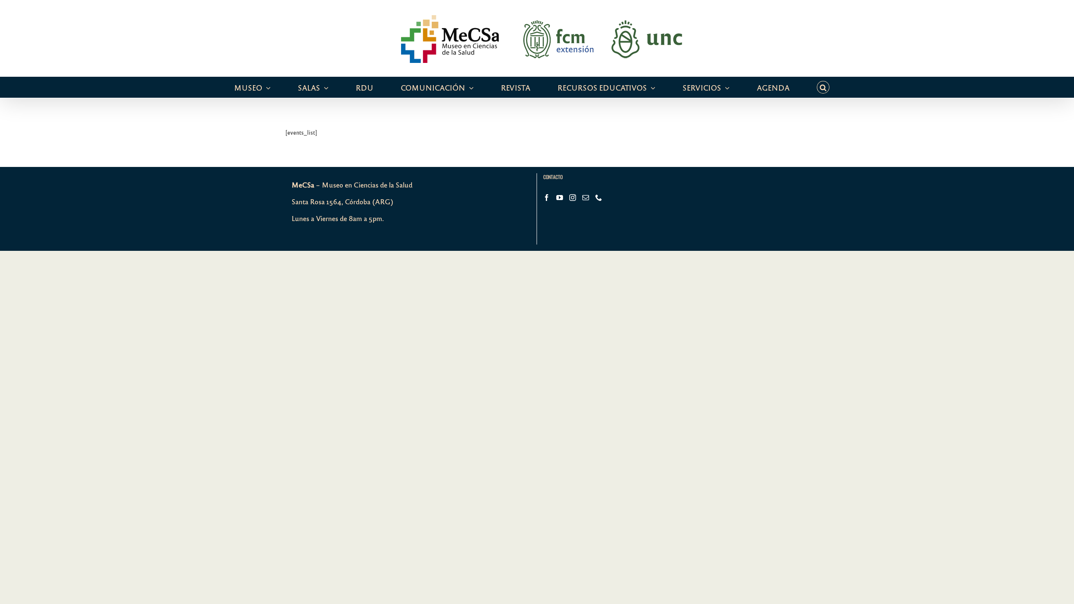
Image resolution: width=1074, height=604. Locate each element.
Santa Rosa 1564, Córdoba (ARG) (343, 201)
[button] (823, 87)
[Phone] (598, 197)
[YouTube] (559, 197)
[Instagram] (572, 197)
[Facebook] (546, 197)
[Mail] (585, 197)
